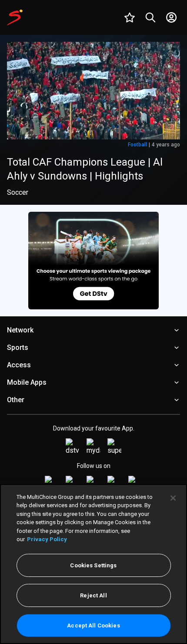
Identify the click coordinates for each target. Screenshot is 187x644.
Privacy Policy (47, 539)
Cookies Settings (93, 565)
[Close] (173, 498)
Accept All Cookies (93, 625)
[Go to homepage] (15, 17)
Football (137, 145)
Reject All (93, 595)
